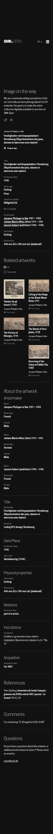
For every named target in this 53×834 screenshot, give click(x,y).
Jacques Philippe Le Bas (16, 218)
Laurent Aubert (11, 225)
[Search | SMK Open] (12, 41)
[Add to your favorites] (12, 120)
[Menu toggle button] (48, 42)
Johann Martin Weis (14, 221)
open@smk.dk (11, 760)
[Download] (6, 120)
